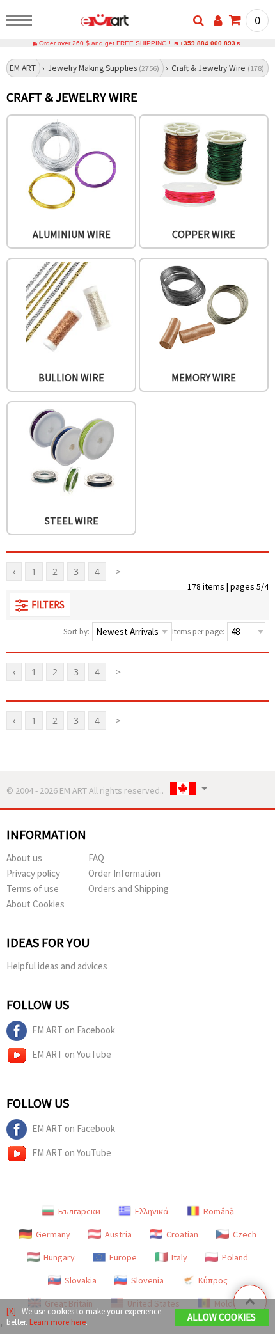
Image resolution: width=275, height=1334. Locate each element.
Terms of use (32, 889)
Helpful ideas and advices (56, 966)
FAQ (96, 858)
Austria (118, 1234)
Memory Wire (203, 377)
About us (24, 858)
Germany (53, 1234)
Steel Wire (71, 520)
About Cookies (35, 904)
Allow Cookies (221, 1317)
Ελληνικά (152, 1211)
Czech (244, 1234)
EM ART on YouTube (71, 1054)
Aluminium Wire (72, 234)
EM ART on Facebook (73, 1029)
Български (79, 1211)
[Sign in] (218, 20)
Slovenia (147, 1280)
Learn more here (57, 1322)
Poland (235, 1257)
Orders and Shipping (128, 889)
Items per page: (198, 631)
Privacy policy (33, 873)
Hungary (59, 1257)
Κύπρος (213, 1280)
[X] (11, 1311)
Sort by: (76, 631)
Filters (48, 605)
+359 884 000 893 (207, 43)
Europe (123, 1257)
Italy (179, 1257)
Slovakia (81, 1280)
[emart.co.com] (84, 22)
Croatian (182, 1234)
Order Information (124, 873)
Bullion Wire (71, 377)
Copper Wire (203, 234)
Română (218, 1211)
